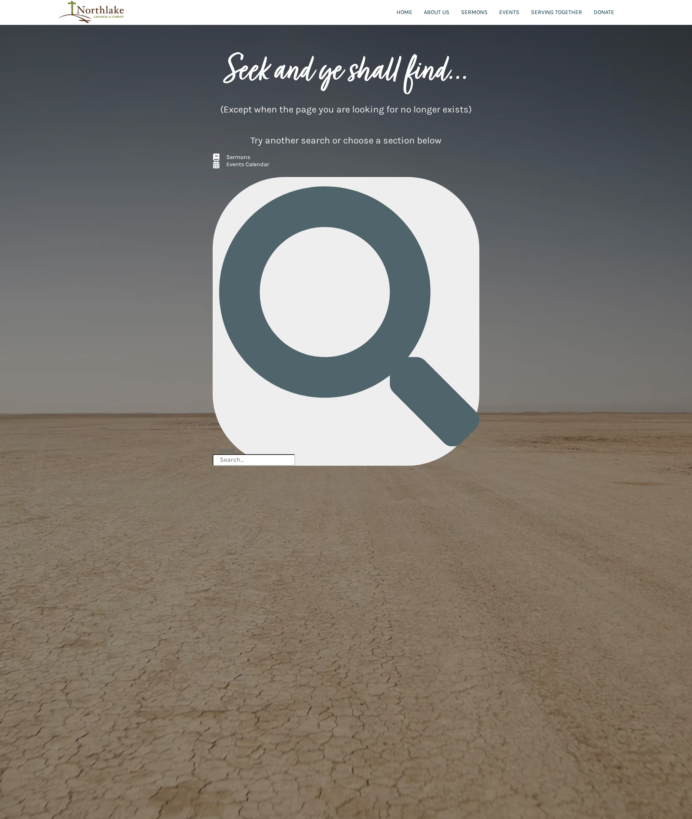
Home (404, 12)
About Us (436, 12)
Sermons (474, 12)
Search (223, 181)
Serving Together (556, 12)
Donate (604, 12)
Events (509, 12)
